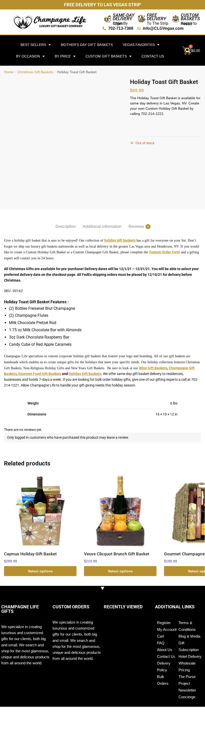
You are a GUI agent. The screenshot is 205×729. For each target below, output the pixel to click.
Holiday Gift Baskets (85, 374)
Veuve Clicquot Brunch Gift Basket (116, 553)
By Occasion (28, 56)
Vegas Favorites (139, 45)
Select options (40, 571)
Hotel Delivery (190, 656)
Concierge (186, 697)
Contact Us (153, 56)
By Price (63, 56)
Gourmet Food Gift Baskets (39, 374)
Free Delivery (156, 16)
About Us (164, 650)
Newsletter (187, 690)
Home (9, 72)
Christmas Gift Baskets (35, 72)
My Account (166, 629)
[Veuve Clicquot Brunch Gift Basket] (120, 511)
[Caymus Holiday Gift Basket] (40, 511)
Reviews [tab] (136, 226)
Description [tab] (66, 226)
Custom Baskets (190, 16)
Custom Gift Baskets (106, 56)
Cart (160, 636)
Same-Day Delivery (123, 16)
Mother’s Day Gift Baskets (87, 45)
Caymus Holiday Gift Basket (30, 553)
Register (164, 623)
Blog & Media (189, 636)
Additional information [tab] (102, 226)
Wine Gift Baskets (153, 368)
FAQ (160, 643)
